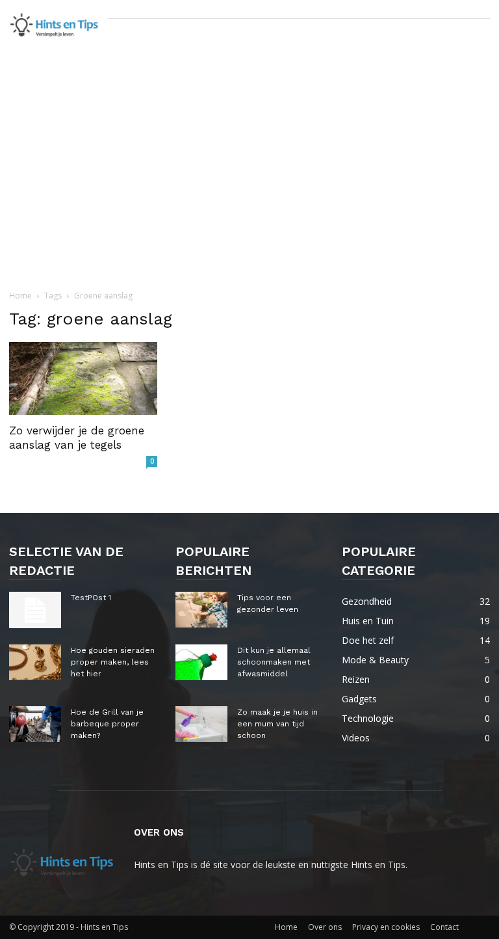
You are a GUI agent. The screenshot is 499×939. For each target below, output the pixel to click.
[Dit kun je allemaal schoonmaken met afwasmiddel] (201, 662)
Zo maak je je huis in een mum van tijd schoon (277, 724)
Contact (444, 926)
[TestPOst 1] (35, 610)
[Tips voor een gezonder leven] (201, 610)
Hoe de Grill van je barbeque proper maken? (107, 724)
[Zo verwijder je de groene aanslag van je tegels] (83, 378)
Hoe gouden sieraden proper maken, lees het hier (113, 662)
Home (20, 295)
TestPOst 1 (91, 597)
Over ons (325, 926)
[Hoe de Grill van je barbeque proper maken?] (35, 724)
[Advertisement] (249, 188)
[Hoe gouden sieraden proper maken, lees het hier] (35, 662)
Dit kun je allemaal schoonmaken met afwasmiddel (274, 662)
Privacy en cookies (386, 926)
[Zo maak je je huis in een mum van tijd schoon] (201, 724)
